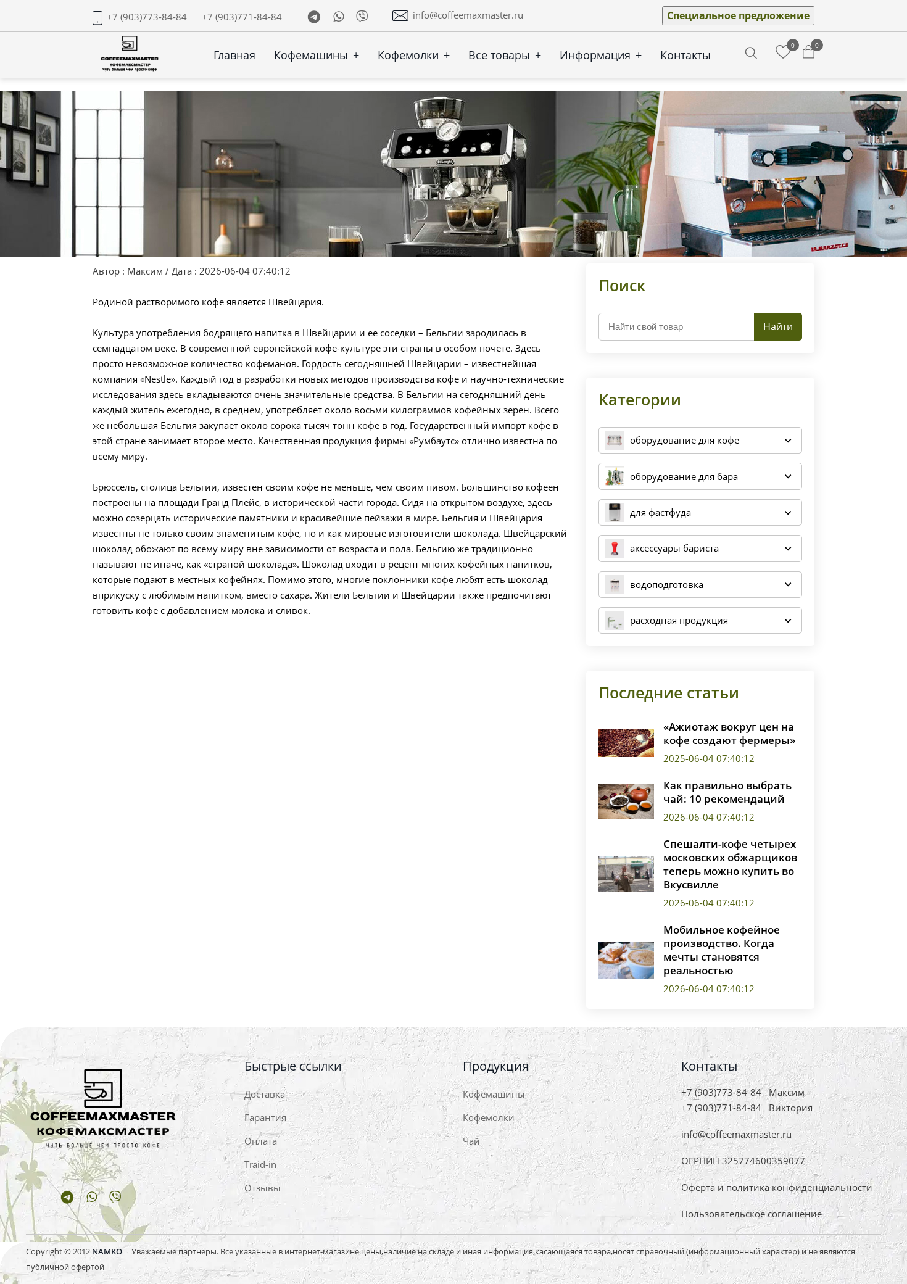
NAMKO (107, 1251)
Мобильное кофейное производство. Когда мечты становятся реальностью (721, 950)
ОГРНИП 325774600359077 (743, 1160)
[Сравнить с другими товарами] (783, 52)
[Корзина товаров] (808, 52)
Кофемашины (316, 55)
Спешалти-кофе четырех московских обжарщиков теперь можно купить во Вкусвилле (730, 864)
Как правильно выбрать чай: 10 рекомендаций (727, 792)
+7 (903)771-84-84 (242, 17)
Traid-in (260, 1164)
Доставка (264, 1094)
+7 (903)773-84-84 (147, 17)
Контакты (685, 55)
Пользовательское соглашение (751, 1213)
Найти (778, 326)
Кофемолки (414, 55)
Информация (601, 55)
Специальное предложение (738, 15)
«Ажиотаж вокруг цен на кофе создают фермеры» (729, 733)
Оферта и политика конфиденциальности (776, 1187)
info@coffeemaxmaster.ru (468, 15)
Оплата (260, 1141)
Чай (471, 1141)
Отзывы (262, 1188)
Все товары (504, 55)
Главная (234, 55)
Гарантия (265, 1117)
